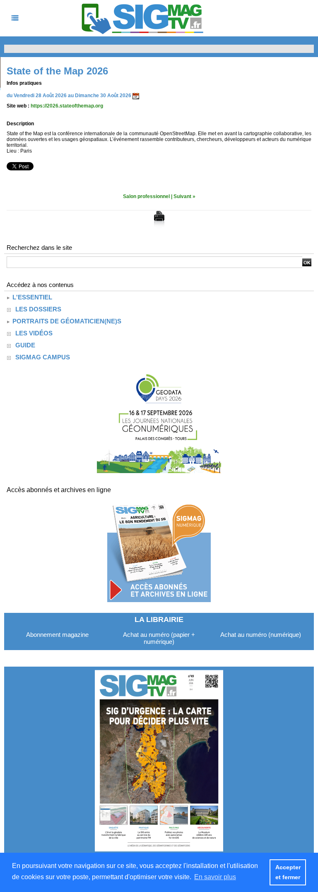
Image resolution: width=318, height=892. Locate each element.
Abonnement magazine (57, 634)
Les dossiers (38, 309)
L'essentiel (31, 297)
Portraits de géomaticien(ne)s (66, 321)
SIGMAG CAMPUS (42, 357)
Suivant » (184, 196)
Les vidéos (34, 333)
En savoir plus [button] (215, 876)
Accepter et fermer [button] (288, 872)
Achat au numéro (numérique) (260, 634)
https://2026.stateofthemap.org (67, 106)
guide (25, 345)
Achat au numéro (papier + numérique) (159, 638)
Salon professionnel (146, 196)
